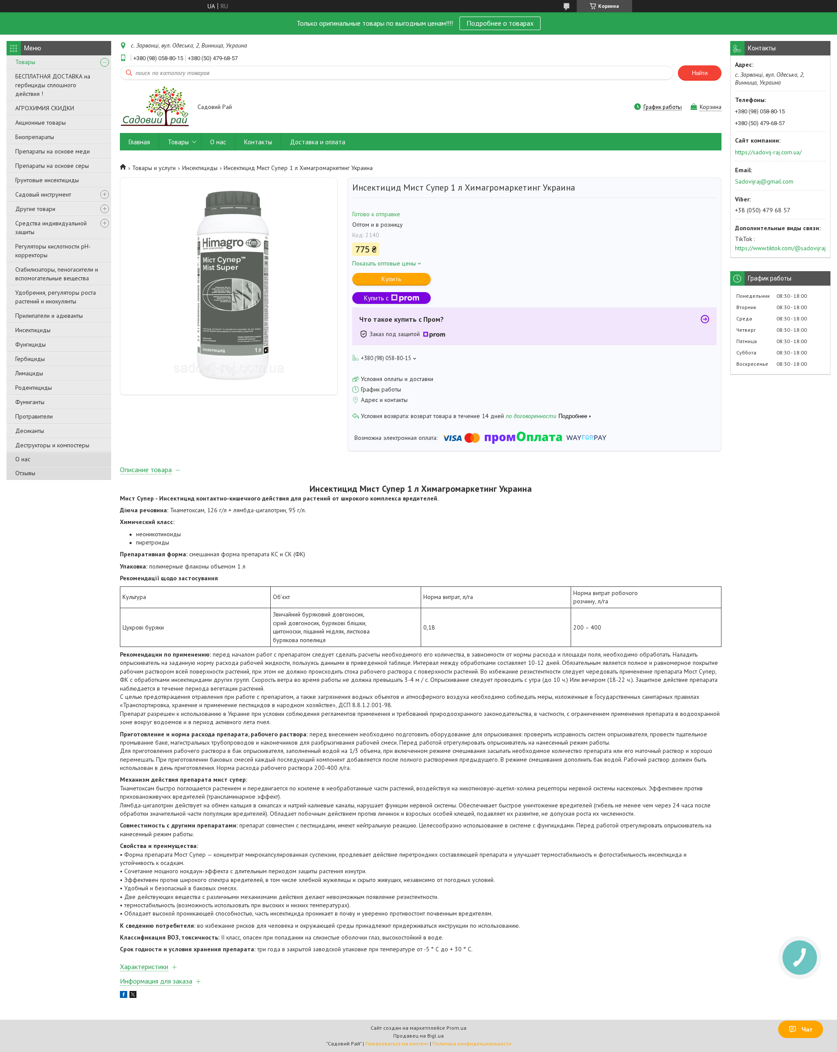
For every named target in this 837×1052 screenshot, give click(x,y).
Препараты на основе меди (52, 151)
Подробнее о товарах (500, 23)
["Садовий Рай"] (154, 107)
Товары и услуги (154, 168)
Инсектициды (33, 330)
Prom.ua (456, 1028)
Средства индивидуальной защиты (51, 227)
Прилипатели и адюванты (49, 316)
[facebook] (123, 996)
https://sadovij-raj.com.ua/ (768, 152)
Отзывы (25, 473)
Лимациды (29, 373)
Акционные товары (40, 122)
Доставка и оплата (317, 142)
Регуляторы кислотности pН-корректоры (53, 250)
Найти (700, 73)
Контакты (258, 142)
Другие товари (35, 209)
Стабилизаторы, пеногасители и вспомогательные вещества (56, 274)
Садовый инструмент (43, 194)
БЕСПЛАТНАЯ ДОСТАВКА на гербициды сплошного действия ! (52, 85)
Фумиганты (29, 402)
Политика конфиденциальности (471, 1043)
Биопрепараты (34, 137)
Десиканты (29, 431)
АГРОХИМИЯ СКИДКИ (44, 108)
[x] (132, 996)
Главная (139, 142)
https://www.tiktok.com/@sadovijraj (780, 248)
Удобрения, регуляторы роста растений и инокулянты (55, 297)
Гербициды (30, 359)
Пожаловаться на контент (397, 1043)
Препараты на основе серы (52, 166)
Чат (807, 1029)
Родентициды (33, 388)
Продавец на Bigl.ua (418, 1035)
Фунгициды (30, 344)
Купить (391, 279)
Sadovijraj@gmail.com (764, 181)
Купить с (376, 298)
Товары (25, 62)
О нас (22, 459)
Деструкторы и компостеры (52, 445)
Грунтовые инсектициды (47, 180)
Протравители (34, 416)
